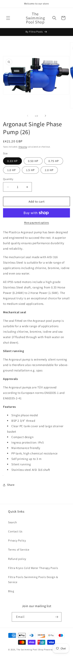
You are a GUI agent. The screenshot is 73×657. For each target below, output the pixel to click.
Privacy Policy (17, 540)
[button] (8, 18)
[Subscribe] (56, 617)
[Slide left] (27, 115)
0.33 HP (12, 161)
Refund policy (17, 559)
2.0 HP (49, 170)
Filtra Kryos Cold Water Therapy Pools (33, 568)
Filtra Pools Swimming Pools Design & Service (33, 579)
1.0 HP (11, 170)
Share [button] (11, 485)
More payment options (36, 222)
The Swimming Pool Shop (29, 649)
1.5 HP (30, 170)
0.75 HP (53, 161)
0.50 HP (33, 161)
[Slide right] (45, 115)
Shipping (22, 146)
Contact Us (15, 531)
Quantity (8, 179)
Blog (11, 591)
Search (12, 522)
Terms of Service (18, 549)
